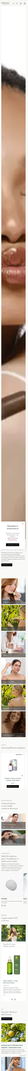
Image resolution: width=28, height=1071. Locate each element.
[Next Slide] (5, 905)
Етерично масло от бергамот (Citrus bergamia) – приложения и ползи (12, 1046)
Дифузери (6, 655)
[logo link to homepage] (5, 3)
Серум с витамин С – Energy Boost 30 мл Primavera (10, 982)
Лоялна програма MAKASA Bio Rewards (9, 842)
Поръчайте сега (7, 565)
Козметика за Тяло (8, 708)
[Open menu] (25, 3)
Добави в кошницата (12, 786)
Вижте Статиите (7, 1018)
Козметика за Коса (8, 735)
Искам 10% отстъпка (13, 544)
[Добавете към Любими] (22, 775)
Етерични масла (7, 602)
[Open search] (14, 3)
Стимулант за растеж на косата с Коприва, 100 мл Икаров (12, 779)
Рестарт (4, 899)
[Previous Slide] (2, 905)
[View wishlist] (17, 3)
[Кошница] (20, 3)
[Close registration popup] (23, 524)
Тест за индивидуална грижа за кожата (9, 825)
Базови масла (7, 628)
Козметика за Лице (8, 682)
